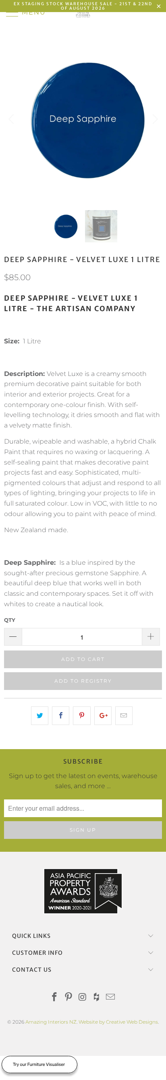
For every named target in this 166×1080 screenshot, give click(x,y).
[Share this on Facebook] (60, 715)
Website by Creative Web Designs (118, 1022)
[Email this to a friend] (124, 715)
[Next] (153, 119)
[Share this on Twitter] (39, 715)
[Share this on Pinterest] (81, 715)
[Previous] (12, 119)
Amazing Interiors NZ (51, 1022)
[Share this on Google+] (103, 715)
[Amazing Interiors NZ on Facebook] (55, 997)
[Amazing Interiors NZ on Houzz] (97, 997)
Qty (9, 620)
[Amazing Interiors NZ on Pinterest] (68, 997)
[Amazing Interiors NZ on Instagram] (83, 997)
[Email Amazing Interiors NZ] (111, 997)
